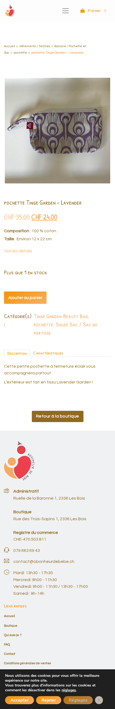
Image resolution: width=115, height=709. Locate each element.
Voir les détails (18, 251)
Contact (9, 654)
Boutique (10, 625)
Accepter (19, 700)
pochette (20, 52)
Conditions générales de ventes (27, 663)
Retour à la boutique (57, 416)
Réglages (78, 700)
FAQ (7, 644)
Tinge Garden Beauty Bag (61, 316)
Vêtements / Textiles (34, 46)
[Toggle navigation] (66, 11)
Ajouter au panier (25, 298)
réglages (69, 690)
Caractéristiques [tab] (48, 353)
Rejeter (48, 700)
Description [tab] (17, 353)
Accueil (9, 46)
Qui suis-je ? (13, 635)
